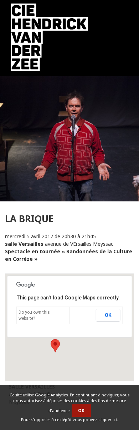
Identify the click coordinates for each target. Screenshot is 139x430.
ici (115, 419)
